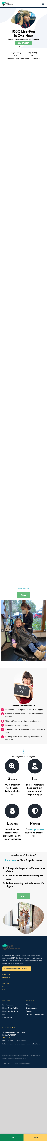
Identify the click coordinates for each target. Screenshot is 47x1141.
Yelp (4, 990)
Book (35, 1137)
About (28, 1005)
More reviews (23, 588)
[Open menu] (43, 4)
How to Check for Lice (10, 1008)
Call (12, 1137)
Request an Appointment (35, 1014)
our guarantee (37, 829)
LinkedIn (5, 987)
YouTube (5, 984)
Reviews (29, 1011)
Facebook (6, 974)
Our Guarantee (31, 1008)
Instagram (6, 977)
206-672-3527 (7, 1038)
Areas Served (7, 1017)
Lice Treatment (7, 1005)
